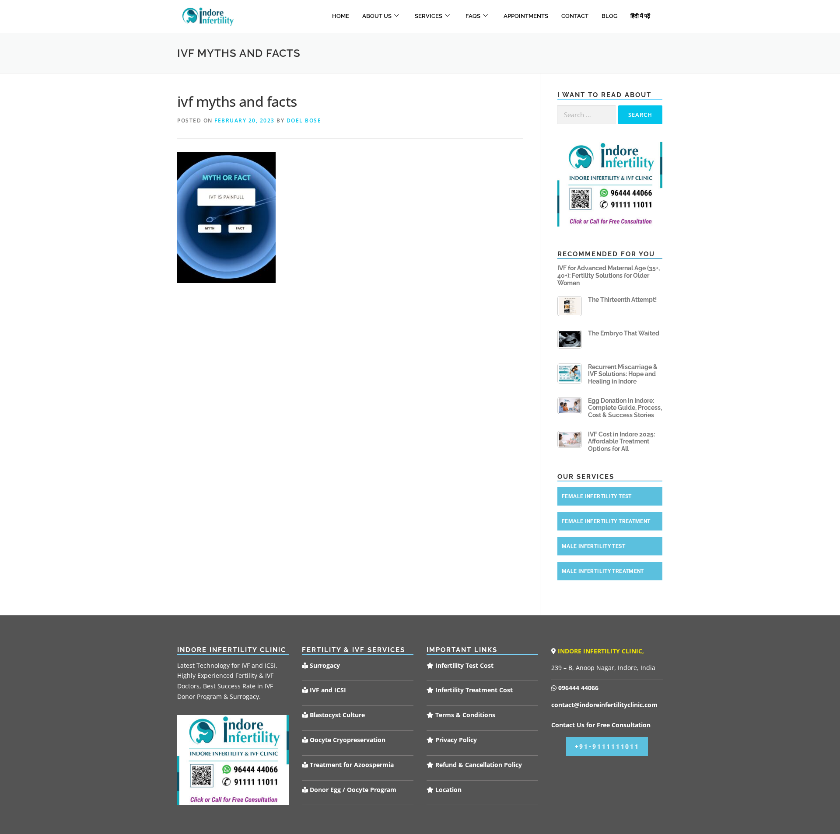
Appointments (526, 16)
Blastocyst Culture (336, 715)
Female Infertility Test (597, 496)
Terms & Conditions (464, 715)
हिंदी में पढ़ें (640, 16)
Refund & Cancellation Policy (478, 765)
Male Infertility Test (593, 546)
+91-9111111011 (607, 746)
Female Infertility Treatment (606, 521)
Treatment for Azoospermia (351, 765)
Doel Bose (304, 120)
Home (340, 16)
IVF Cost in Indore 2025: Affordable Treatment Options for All (621, 442)
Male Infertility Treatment (603, 571)
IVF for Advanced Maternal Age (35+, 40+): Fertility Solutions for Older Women (608, 275)
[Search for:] (586, 114)
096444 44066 (577, 688)
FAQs (473, 16)
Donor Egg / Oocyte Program (353, 789)
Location (448, 789)
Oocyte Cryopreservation (346, 740)
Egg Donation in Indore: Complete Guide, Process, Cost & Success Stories (625, 408)
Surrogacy (324, 665)
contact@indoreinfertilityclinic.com (604, 705)
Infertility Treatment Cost (473, 690)
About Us (377, 16)
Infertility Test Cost (464, 665)
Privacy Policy (455, 740)
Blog (609, 16)
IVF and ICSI (327, 690)
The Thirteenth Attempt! (622, 299)
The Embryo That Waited (623, 333)
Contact (574, 16)
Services (428, 16)
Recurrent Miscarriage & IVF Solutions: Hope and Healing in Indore (623, 374)
